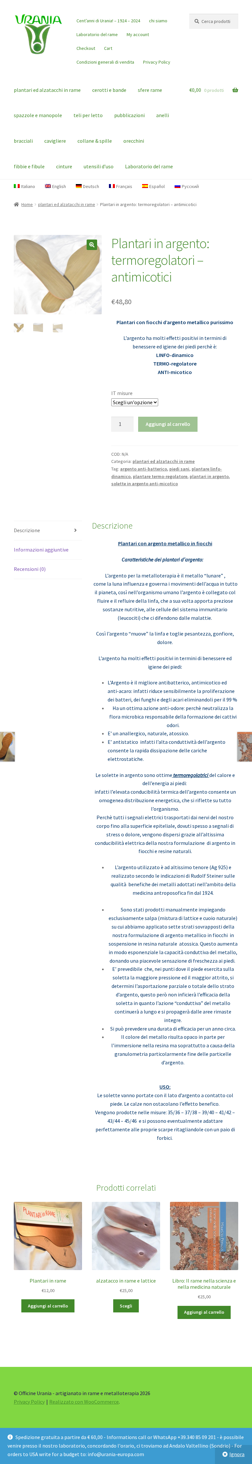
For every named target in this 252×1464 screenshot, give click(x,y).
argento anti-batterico (143, 469)
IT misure (122, 393)
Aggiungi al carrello (168, 424)
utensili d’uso (99, 166)
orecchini (133, 140)
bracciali (23, 140)
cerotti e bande (109, 90)
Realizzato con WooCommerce (84, 1401)
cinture (64, 166)
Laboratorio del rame (97, 34)
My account (138, 34)
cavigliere (55, 140)
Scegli (126, 1306)
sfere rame (150, 90)
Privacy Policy (156, 62)
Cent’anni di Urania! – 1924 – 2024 (108, 21)
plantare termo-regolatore (160, 476)
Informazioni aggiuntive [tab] (41, 549)
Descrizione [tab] (27, 530)
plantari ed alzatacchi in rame (47, 90)
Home (27, 204)
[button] (92, 245)
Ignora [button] (236, 1454)
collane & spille (94, 140)
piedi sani (179, 469)
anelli (162, 115)
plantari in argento (209, 476)
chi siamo (158, 21)
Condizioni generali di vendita (105, 62)
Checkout (85, 48)
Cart (108, 48)
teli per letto (88, 115)
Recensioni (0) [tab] (30, 569)
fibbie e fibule (29, 166)
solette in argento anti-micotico (144, 484)
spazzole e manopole (38, 115)
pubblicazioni (129, 115)
